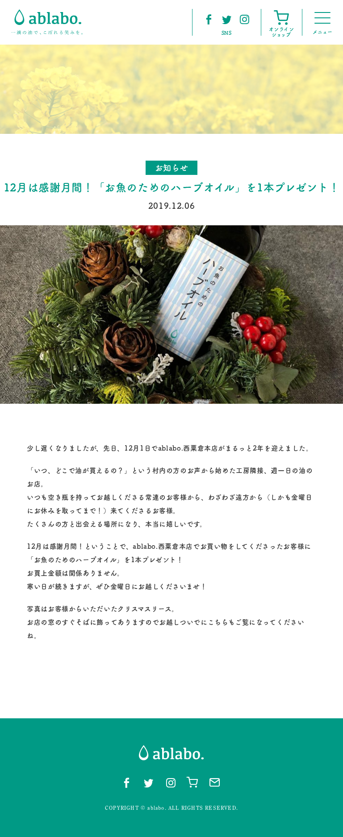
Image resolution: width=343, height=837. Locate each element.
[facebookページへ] (208, 19)
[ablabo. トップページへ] (47, 22)
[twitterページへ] (226, 19)
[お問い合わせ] (215, 781)
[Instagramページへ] (244, 19)
